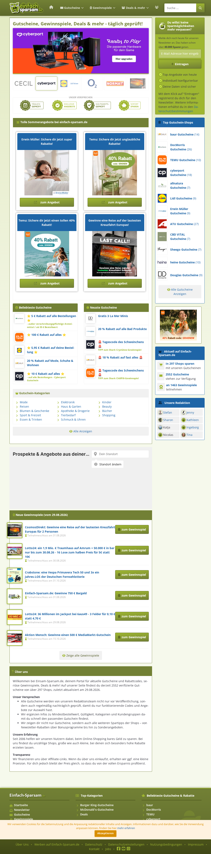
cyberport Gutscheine (181, 173)
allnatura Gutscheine (180, 185)
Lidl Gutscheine (183, 198)
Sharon (168, 420)
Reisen (24, 406)
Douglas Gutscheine (186, 275)
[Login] (157, 7)
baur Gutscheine (184, 134)
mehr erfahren (126, 828)
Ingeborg (192, 427)
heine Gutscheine (185, 262)
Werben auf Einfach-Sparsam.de (56, 844)
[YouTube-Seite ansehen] (123, 849)
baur (149, 805)
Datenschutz (93, 844)
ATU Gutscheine (184, 224)
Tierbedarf (68, 415)
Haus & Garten (71, 406)
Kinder (106, 402)
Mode (24, 402)
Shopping (108, 415)
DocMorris (153, 810)
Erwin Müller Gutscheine (180, 211)
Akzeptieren (105, 833)
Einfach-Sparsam (27, 795)
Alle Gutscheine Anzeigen (181, 292)
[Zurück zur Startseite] (51, 7)
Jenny (190, 412)
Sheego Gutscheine (185, 249)
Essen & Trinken (31, 419)
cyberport (153, 819)
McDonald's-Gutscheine (97, 810)
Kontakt (94, 849)
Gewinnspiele (102, 8)
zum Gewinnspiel (134, 529)
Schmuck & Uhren (73, 419)
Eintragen (182, 64)
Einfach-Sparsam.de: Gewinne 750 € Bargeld (56, 593)
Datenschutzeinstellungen (126, 844)
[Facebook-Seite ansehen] (118, 849)
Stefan (167, 412)
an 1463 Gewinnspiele (181, 385)
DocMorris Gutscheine (181, 147)
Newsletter (22, 810)
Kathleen (192, 420)
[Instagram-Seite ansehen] (128, 849)
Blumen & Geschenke (34, 411)
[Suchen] (200, 7)
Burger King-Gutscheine (97, 805)
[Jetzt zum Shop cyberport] (81, 50)
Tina (189, 435)
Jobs (108, 849)
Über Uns (22, 844)
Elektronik (68, 402)
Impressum (196, 844)
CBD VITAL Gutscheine (180, 236)
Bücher (107, 411)
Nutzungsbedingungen (166, 844)
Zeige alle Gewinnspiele (82, 655)
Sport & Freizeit (30, 415)
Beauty (107, 406)
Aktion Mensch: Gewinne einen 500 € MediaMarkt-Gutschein (68, 635)
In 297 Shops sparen (180, 364)
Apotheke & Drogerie (75, 411)
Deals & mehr (135, 8)
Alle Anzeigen (82, 431)
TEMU (150, 814)
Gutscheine (72, 8)
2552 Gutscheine (177, 374)
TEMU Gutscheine (185, 160)
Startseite (21, 805)
